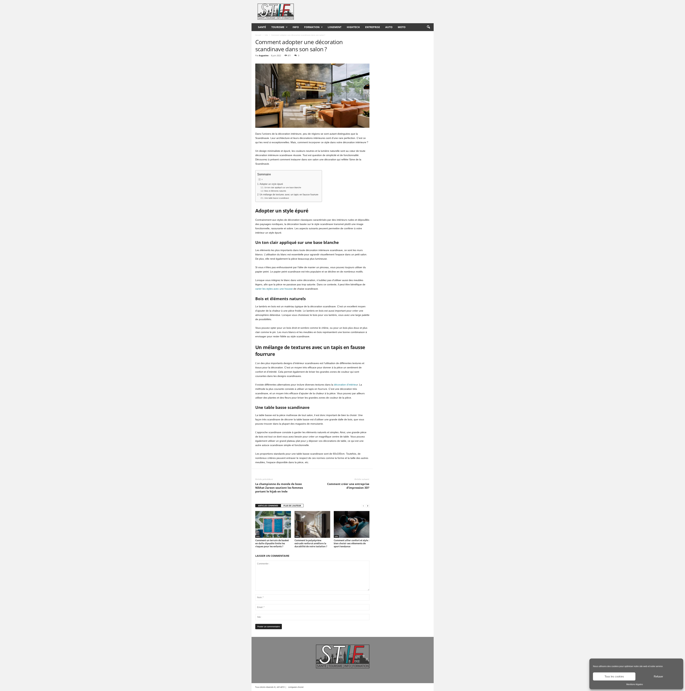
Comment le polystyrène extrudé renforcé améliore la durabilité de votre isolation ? (311, 543)
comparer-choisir (296, 687)
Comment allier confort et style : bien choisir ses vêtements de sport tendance (351, 543)
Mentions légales (634, 684)
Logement (334, 27)
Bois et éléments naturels (275, 191)
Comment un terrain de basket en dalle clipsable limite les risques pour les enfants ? (272, 543)
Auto (388, 27)
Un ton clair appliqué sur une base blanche (282, 187)
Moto (401, 27)
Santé (262, 27)
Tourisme (277, 27)
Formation (311, 27)
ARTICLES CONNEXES (268, 505)
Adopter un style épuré (271, 184)
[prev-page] (363, 506)
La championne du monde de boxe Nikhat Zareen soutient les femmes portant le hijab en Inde (279, 487)
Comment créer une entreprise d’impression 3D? (348, 485)
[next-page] (367, 506)
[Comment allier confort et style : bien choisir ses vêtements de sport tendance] (351, 524)
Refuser (658, 676)
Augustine (264, 55)
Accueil (258, 35)
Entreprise (372, 27)
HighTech (353, 27)
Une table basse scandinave (276, 198)
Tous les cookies (614, 676)
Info (296, 27)
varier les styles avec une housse (274, 288)
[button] (428, 27)
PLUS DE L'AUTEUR (292, 505)
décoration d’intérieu (345, 384)
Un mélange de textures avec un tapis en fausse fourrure (289, 194)
